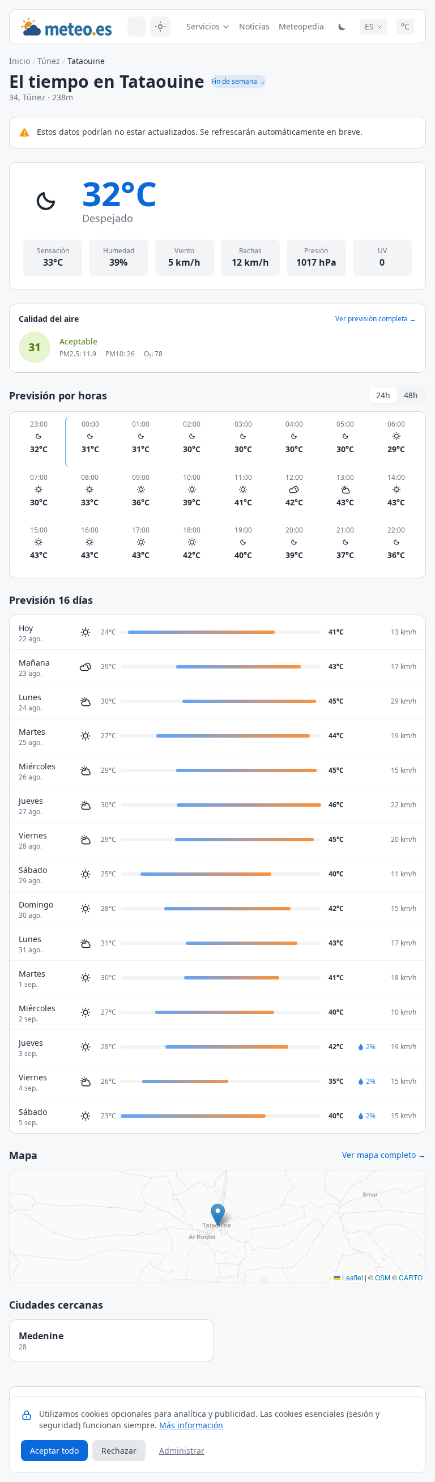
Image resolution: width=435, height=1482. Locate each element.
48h (411, 395)
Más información (191, 1425)
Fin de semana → (238, 81)
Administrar (181, 1450)
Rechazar (119, 1450)
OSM (382, 1277)
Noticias (254, 26)
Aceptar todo (54, 1450)
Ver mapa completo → (384, 1154)
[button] (218, 1215)
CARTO (411, 1277)
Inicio (19, 61)
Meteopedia (301, 26)
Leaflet (351, 1277)
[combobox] (136, 26)
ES (369, 26)
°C (405, 26)
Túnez (48, 61)
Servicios (203, 26)
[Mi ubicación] (160, 26)
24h (383, 395)
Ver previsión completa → (375, 318)
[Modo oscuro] (342, 26)
